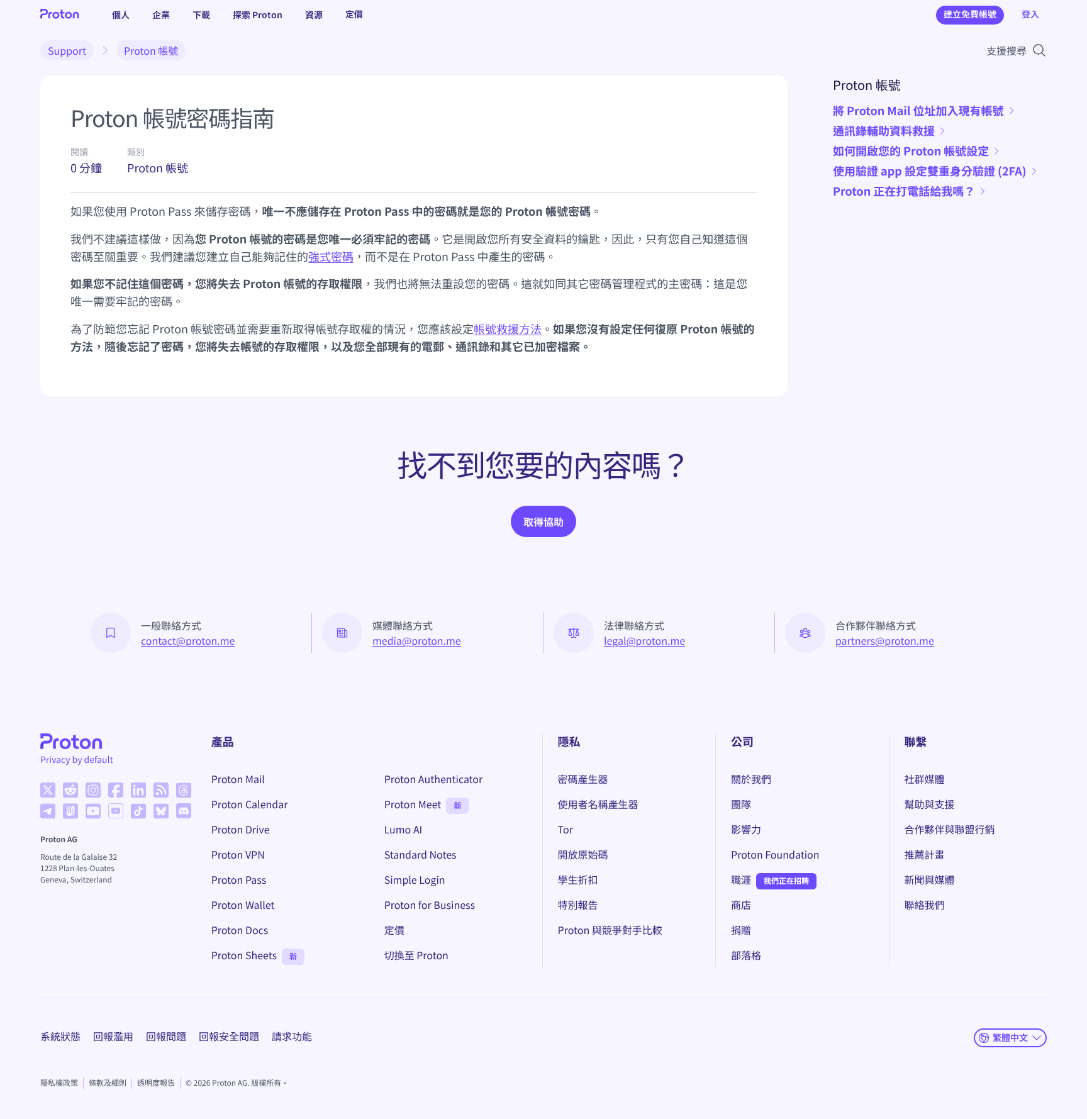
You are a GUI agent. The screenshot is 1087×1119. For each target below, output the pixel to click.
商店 (741, 904)
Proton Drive (240, 829)
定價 (354, 14)
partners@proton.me (884, 640)
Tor (565, 829)
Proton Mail (238, 778)
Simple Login (414, 879)
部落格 (746, 954)
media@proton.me (416, 640)
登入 (1030, 14)
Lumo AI (403, 829)
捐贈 (741, 929)
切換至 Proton (416, 954)
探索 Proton (257, 14)
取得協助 (543, 521)
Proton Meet (413, 803)
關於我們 (751, 778)
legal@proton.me (644, 640)
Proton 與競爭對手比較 (610, 929)
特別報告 (578, 904)
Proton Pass (239, 879)
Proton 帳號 (151, 50)
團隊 (741, 803)
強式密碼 (331, 256)
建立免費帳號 (970, 14)
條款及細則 (107, 1082)
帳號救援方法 (508, 329)
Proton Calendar (249, 803)
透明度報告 (156, 1082)
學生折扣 (578, 879)
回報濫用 (113, 1036)
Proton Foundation (775, 854)
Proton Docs (240, 929)
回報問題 (166, 1036)
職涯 (741, 879)
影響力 (746, 829)
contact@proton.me (188, 640)
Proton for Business (429, 904)
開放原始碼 (583, 854)
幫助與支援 (930, 803)
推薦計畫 (925, 854)
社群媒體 (925, 778)
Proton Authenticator (433, 778)
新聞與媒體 (930, 879)
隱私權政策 (59, 1082)
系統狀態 (60, 1036)
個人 (121, 14)
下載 (201, 14)
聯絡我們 (925, 904)
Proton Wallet (243, 904)
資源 (314, 14)
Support (67, 50)
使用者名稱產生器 (598, 803)
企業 (161, 14)
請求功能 (292, 1036)
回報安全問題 (229, 1036)
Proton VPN (238, 854)
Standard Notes (420, 854)
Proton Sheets (244, 954)
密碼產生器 (583, 778)
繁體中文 (1010, 1037)
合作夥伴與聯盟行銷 (950, 829)
